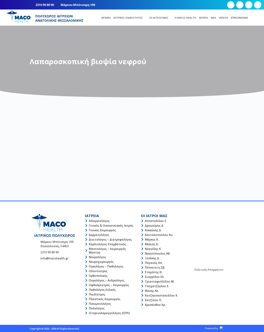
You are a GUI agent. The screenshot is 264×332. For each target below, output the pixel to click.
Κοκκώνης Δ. (153, 230)
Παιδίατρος (97, 294)
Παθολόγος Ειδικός (102, 289)
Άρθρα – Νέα (207, 17)
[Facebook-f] (230, 4)
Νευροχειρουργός (101, 262)
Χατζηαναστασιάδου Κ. (161, 295)
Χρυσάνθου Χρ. (155, 305)
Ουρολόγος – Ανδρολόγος (106, 280)
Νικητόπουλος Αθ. (157, 253)
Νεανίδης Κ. (153, 249)
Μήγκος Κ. (152, 239)
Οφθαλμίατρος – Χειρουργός (109, 285)
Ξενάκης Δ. (152, 258)
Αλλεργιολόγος (99, 221)
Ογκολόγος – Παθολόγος (106, 266)
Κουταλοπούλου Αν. (159, 235)
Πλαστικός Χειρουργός (104, 299)
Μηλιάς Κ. (152, 244)
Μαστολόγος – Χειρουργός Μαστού (107, 250)
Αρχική (106, 17)
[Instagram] (239, 4)
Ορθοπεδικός (98, 276)
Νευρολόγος (97, 257)
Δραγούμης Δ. (154, 225)
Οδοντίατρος (98, 271)
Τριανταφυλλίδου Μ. (159, 281)
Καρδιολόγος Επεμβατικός (107, 244)
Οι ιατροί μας (158, 17)
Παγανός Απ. (154, 263)
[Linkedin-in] (257, 4)
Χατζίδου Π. (153, 300)
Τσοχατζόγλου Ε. (157, 286)
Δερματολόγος (99, 235)
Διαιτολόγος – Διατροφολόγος (110, 239)
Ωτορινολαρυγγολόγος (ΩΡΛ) (109, 313)
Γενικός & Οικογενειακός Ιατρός (111, 225)
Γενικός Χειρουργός (102, 230)
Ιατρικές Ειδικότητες (128, 17)
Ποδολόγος (97, 308)
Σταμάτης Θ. (154, 272)
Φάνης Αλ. (152, 291)
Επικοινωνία (239, 17)
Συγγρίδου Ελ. (154, 277)
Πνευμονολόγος (100, 303)
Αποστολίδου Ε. (156, 221)
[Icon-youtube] (248, 4)
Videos (223, 17)
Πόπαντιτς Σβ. (155, 267)
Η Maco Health (185, 17)
